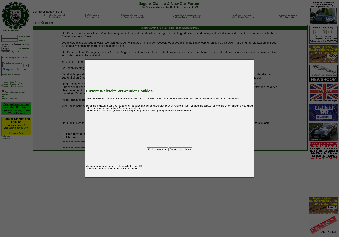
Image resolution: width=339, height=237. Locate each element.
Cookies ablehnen (157, 149)
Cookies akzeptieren (180, 149)
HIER (140, 166)
